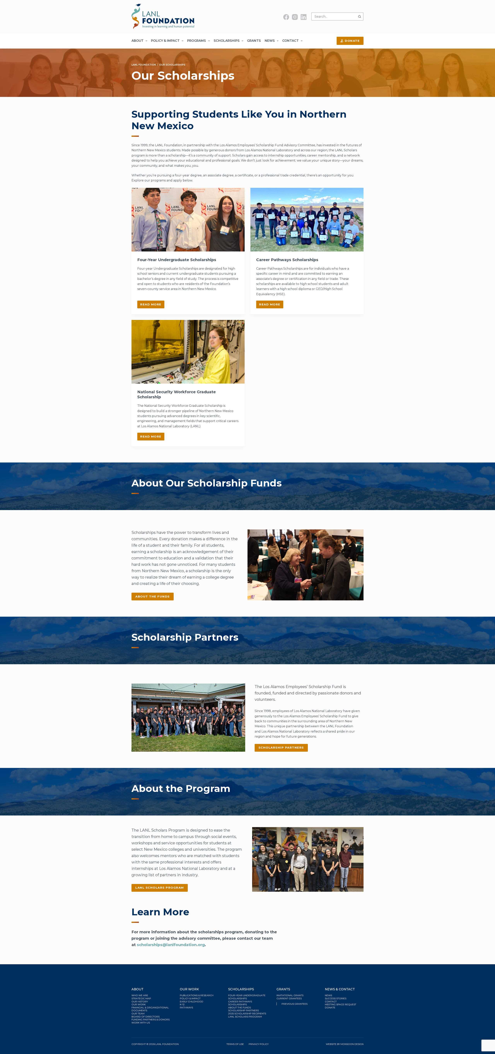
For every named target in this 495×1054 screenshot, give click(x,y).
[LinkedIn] (303, 17)
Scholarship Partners (243, 1010)
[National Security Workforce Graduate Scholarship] (188, 352)
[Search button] (359, 16)
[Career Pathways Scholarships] (307, 219)
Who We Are (139, 995)
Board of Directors (145, 1016)
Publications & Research (196, 995)
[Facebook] (286, 17)
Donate (352, 41)
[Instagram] (295, 17)
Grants (254, 41)
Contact (290, 41)
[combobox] (334, 16)
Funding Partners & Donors (150, 1019)
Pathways (186, 1007)
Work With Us (140, 1022)
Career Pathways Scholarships (287, 259)
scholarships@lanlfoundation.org (171, 944)
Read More (152, 305)
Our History (139, 1001)
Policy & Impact (165, 41)
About (137, 41)
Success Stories (335, 998)
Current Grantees (289, 998)
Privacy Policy (259, 1044)
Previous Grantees (295, 1003)
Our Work (138, 1004)
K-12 (182, 1004)
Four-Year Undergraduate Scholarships (176, 259)
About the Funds (152, 596)
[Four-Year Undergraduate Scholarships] (188, 219)
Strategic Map (141, 998)
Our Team (137, 1013)
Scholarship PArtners (281, 747)
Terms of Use (235, 1044)
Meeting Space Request (340, 1004)
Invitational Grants (290, 995)
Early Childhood (191, 1001)
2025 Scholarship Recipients (247, 1013)
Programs (196, 41)
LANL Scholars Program (159, 887)
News (270, 41)
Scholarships (227, 41)
